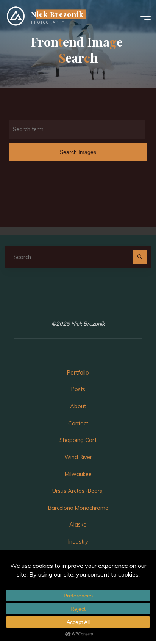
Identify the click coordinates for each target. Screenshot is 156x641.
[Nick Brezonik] (15, 16)
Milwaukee (78, 474)
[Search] (140, 257)
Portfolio (78, 372)
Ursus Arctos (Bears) (78, 490)
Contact (78, 423)
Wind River (78, 457)
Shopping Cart (78, 440)
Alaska (78, 524)
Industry (78, 541)
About (78, 406)
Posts (78, 389)
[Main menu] (144, 16)
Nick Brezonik (57, 14)
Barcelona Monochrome (78, 508)
